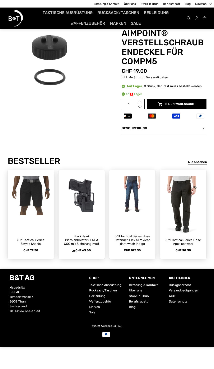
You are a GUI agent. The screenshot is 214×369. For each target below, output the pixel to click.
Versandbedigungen (183, 290)
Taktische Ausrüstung (68, 12)
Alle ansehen (197, 162)
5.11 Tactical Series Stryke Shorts (30, 242)
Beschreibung (134, 128)
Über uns (130, 4)
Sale (136, 23)
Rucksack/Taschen (118, 12)
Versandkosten (157, 77)
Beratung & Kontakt (106, 4)
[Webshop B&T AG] (16, 18)
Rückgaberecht (180, 285)
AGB (172, 296)
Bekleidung (156, 12)
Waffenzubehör (87, 23)
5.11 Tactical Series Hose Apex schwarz (183, 242)
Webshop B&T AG (111, 325)
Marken (118, 23)
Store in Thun (149, 4)
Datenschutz (178, 301)
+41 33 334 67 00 (27, 311)
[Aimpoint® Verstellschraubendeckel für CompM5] (50, 62)
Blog (188, 4)
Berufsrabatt (171, 4)
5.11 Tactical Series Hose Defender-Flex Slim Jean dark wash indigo (132, 240)
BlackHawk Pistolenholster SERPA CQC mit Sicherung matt (81, 240)
